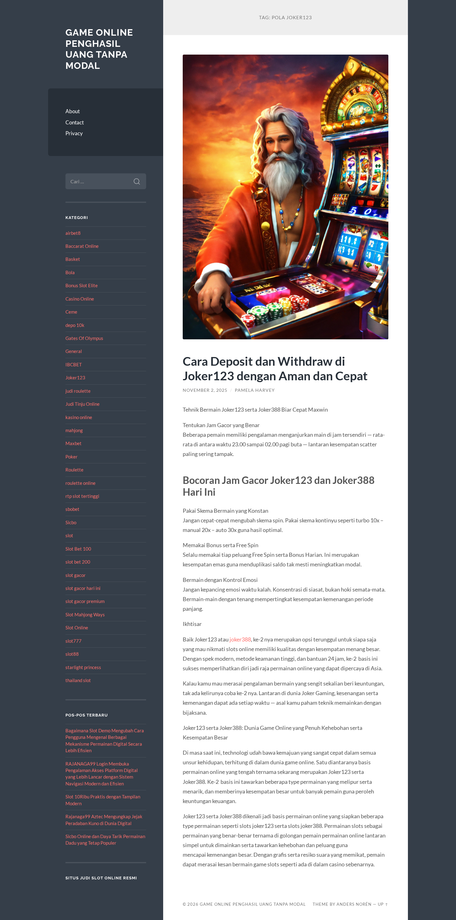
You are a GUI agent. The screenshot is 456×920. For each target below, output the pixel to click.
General (73, 351)
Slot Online (76, 627)
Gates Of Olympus (84, 338)
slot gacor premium (85, 601)
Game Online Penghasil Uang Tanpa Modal (99, 49)
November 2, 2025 (205, 390)
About (72, 111)
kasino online (78, 417)
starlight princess (83, 667)
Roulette (74, 469)
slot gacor (75, 575)
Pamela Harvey (255, 390)
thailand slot (78, 680)
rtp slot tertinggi (82, 496)
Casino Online (79, 298)
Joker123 (75, 377)
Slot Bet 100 (78, 549)
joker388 (240, 639)
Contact (74, 122)
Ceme (71, 312)
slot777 (73, 641)
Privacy (74, 133)
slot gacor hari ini (83, 588)
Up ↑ (383, 904)
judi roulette (78, 391)
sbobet (72, 509)
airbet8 (73, 233)
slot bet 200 (77, 562)
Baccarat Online (82, 246)
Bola (70, 272)
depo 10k (74, 325)
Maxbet (73, 443)
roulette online (80, 483)
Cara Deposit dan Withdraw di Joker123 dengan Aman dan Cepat (275, 368)
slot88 (72, 654)
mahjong (74, 430)
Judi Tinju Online (82, 404)
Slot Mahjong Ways (85, 614)
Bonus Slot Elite (81, 285)
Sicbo (70, 522)
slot (69, 535)
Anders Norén (354, 904)
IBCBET (73, 364)
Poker (71, 456)
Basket (72, 259)
